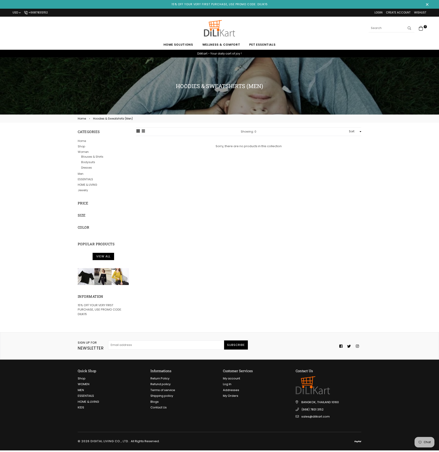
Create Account (398, 12)
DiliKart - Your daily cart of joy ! (219, 53)
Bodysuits (88, 162)
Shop (81, 146)
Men (80, 174)
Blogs (154, 402)
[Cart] (421, 28)
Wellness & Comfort (221, 44)
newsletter (91, 345)
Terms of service (162, 390)
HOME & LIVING (87, 185)
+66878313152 (38, 12)
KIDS (81, 407)
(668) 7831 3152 (312, 409)
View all (103, 256)
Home (82, 118)
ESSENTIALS (85, 179)
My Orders (230, 396)
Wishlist (420, 12)
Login (379, 12)
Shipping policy (161, 396)
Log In (227, 384)
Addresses (231, 390)
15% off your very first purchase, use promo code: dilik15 (219, 4)
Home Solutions (178, 44)
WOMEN (83, 384)
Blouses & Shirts (92, 157)
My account (231, 378)
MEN (81, 390)
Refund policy (160, 384)
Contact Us (158, 407)
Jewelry (83, 190)
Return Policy (159, 378)
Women (83, 152)
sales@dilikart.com (315, 416)
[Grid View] (138, 132)
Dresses (86, 168)
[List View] (143, 132)
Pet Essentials (262, 44)
